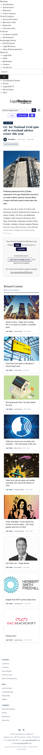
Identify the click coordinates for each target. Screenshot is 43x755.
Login (12, 115)
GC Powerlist (8, 37)
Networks (7, 25)
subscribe (21, 249)
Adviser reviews (11, 144)
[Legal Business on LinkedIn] (19, 730)
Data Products (9, 43)
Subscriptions (21, 749)
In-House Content (10, 34)
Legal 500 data (7, 692)
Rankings (4, 1)
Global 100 (6, 696)
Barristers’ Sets (9, 22)
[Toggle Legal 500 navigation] (32, 115)
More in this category (11, 290)
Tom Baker (11, 139)
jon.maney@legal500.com (21, 272)
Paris (5, 93)
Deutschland (8, 90)
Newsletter (6, 716)
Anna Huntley (18, 567)
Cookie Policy (33, 747)
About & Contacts (8, 709)
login (17, 245)
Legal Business (9, 46)
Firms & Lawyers (7, 16)
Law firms (8, 123)
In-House (4, 31)
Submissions (8, 7)
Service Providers (10, 19)
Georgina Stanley (19, 489)
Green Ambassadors (9, 678)
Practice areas (7, 675)
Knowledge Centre (8, 40)
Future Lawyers (9, 13)
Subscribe (22, 115)
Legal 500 (7, 55)
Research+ (7, 10)
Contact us (7, 67)
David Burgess (18, 409)
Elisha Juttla (17, 448)
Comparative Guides (11, 80)
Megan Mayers (18, 331)
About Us (4, 52)
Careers (6, 64)
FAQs (5, 58)
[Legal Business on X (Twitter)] (23, 730)
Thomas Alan (18, 370)
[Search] (4, 77)
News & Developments (12, 49)
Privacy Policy (22, 747)
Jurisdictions (8, 4)
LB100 (4, 699)
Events (5, 83)
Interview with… (9, 28)
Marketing (7, 61)
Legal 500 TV (8, 86)
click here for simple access (20, 259)
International (6, 671)
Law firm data (7, 688)
